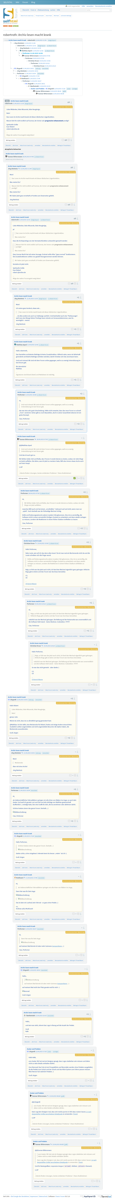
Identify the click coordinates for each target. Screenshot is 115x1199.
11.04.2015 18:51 (34, 970)
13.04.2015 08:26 (54, 1096)
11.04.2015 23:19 (40, 1016)
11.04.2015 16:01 (22, 700)
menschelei (38, 700)
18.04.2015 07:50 (33, 493)
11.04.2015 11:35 (18, 103)
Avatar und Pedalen (34, 1049)
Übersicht (25, 10)
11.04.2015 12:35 (32, 299)
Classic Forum (60, 1196)
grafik (62, 1096)
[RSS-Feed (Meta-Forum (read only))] (10, 26)
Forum (25, 2)
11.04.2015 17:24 (28, 836)
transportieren (57, 946)
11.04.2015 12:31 (24, 220)
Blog (33, 2)
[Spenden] (15, 26)
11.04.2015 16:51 (29, 753)
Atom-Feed (49, 15)
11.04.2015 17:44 (31, 878)
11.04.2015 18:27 (30, 929)
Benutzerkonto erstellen (48, 145)
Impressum (34, 1196)
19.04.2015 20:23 (49, 646)
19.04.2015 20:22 (40, 604)
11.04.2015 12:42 (32, 345)
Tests (75, 1114)
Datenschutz (43, 1196)
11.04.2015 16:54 (24, 790)
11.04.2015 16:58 (30, 395)
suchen (52, 10)
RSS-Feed (56, 15)
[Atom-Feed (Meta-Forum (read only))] (5, 26)
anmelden (37, 145)
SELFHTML (8, 2)
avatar (49, 1051)
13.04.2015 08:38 (58, 1144)
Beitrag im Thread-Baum (64, 145)
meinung (31, 700)
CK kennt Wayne (31, 584)
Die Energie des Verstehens (20, 1196)
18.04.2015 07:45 (42, 439)
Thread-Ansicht (40, 15)
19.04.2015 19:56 (42, 543)
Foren (33, 10)
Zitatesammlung (43, 10)
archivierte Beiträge (66, 15)
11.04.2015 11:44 (26, 169)
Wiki (17, 2)
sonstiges (55, 1051)
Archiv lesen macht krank (19, 101)
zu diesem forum (45, 220)
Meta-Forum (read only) (27, 15)
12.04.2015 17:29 (41, 1051)
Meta (7, 101)
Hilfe (58, 10)
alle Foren (15, 145)
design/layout (28, 103)
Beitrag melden (10, 140)
